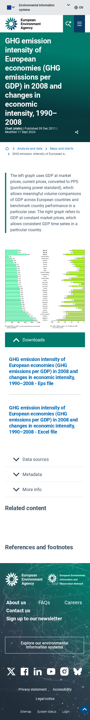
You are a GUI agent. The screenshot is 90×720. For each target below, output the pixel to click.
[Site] (30, 23)
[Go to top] (84, 709)
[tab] (45, 339)
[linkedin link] (38, 672)
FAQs (44, 602)
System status (46, 711)
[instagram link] (64, 672)
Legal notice (45, 699)
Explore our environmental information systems (44, 645)
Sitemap (25, 711)
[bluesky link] (78, 672)
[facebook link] (24, 672)
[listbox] (44, 7)
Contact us (18, 611)
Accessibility (62, 689)
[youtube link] (51, 672)
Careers (73, 602)
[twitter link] (11, 672)
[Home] (7, 149)
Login (66, 711)
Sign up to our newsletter (34, 619)
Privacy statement (32, 689)
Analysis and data (30, 148)
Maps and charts (61, 148)
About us (16, 602)
